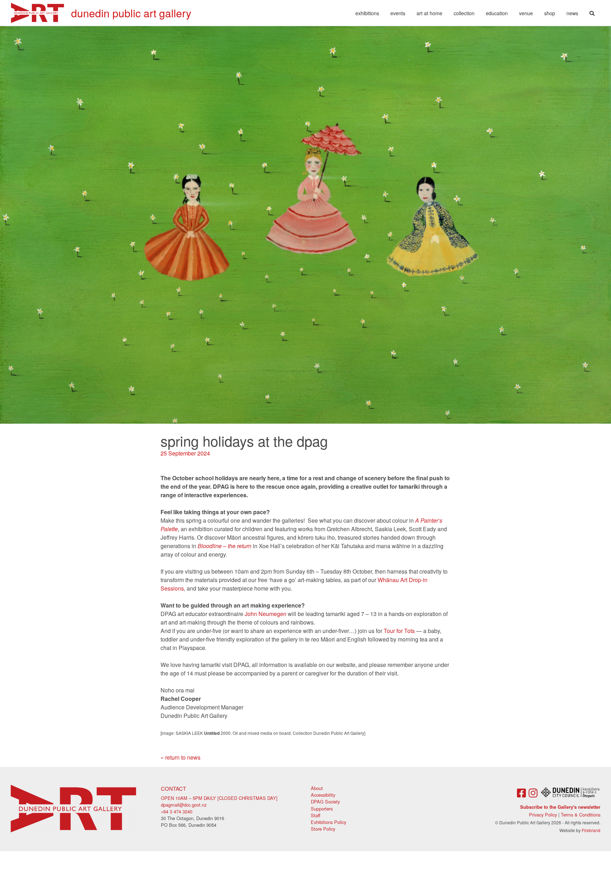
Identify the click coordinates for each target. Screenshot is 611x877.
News (572, 13)
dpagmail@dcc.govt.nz (183, 804)
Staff (315, 815)
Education (497, 13)
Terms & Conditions (580, 814)
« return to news (180, 757)
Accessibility (323, 794)
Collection (464, 13)
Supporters (322, 808)
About (317, 788)
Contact (173, 788)
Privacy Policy (543, 814)
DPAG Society (325, 801)
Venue (526, 13)
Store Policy (323, 828)
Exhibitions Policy (328, 822)
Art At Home (429, 13)
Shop (549, 13)
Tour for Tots (399, 631)
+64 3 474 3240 (176, 811)
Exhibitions (367, 13)
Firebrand (591, 830)
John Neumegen (265, 614)
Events (397, 13)
